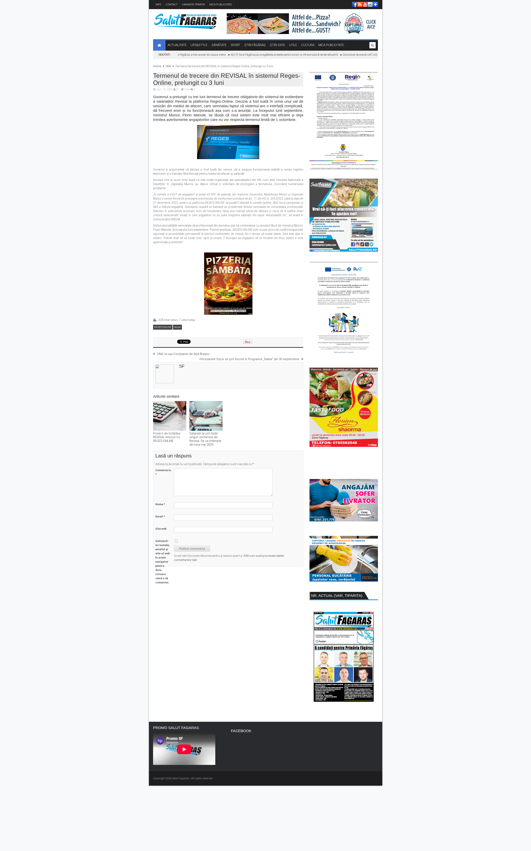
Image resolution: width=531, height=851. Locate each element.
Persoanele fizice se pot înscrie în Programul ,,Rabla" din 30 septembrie (249, 359)
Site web (161, 528)
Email (160, 516)
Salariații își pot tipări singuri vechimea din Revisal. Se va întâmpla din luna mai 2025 (205, 439)
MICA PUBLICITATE (220, 4)
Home (157, 66)
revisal (177, 327)
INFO (158, 4)
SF (177, 89)
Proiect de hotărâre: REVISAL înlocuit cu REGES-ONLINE (167, 437)
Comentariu (163, 472)
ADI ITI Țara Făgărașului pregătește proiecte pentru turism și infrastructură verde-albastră (270, 54)
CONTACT (172, 4)
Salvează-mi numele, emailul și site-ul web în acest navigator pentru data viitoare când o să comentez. (162, 561)
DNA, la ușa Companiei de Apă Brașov (183, 354)
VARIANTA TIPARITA (193, 4)
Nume (160, 504)
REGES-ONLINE (162, 327)
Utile (168, 66)
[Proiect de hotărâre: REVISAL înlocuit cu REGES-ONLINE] (169, 416)
